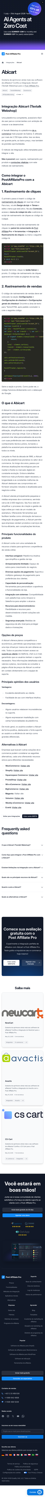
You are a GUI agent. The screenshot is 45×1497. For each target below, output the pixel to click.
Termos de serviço (13, 1464)
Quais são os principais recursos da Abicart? (19, 877)
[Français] (14, 1455)
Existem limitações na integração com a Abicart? (21, 867)
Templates (33, 1315)
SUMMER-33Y (9, 34)
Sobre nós (11, 1310)
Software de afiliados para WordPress (22, 1354)
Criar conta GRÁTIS (30, 816)
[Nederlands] (25, 1455)
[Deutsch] (3, 1455)
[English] (6, 1455)
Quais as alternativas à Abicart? (14, 897)
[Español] (10, 1455)
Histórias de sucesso (11, 1319)
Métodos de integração (11, 1291)
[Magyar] (18, 1455)
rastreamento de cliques (12, 202)
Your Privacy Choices (35, 1472)
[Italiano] (22, 1455)
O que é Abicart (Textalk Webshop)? (16, 845)
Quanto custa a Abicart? (11, 887)
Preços (11, 1283)
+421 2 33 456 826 (12, 1393)
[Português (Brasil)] (33, 1455)
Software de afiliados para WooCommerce (22, 1350)
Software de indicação (22, 1358)
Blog (33, 1310)
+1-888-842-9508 (12, 1398)
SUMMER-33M (18, 32)
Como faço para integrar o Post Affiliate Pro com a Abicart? (21, 856)
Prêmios (11, 1315)
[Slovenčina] (37, 1455)
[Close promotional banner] (42, 2)
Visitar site (25, 766)
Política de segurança (30, 1464)
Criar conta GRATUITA (11, 963)
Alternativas (11, 1300)
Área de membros (33, 1286)
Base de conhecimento (33, 1281)
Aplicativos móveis (11, 1296)
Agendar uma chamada (30, 963)
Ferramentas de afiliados (22, 1363)
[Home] (3, 62)
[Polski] (29, 1455)
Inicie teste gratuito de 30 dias (22, 1210)
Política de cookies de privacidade (19, 1469)
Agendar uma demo (22, 1215)
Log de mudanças (33, 1290)
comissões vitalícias (19, 162)
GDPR (36, 1469)
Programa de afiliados (11, 1323)
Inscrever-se (22, 1437)
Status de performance (33, 1294)
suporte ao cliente (10, 654)
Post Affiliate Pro (32, 86)
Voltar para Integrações (11, 816)
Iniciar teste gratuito (22, 1373)
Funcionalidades (11, 1287)
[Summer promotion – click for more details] (22, 25)
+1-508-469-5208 (12, 1402)
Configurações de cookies (12, 1472)
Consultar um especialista (22, 1378)
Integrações (10, 62)
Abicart (19, 62)
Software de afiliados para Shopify (22, 1346)
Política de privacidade (22, 1467)
